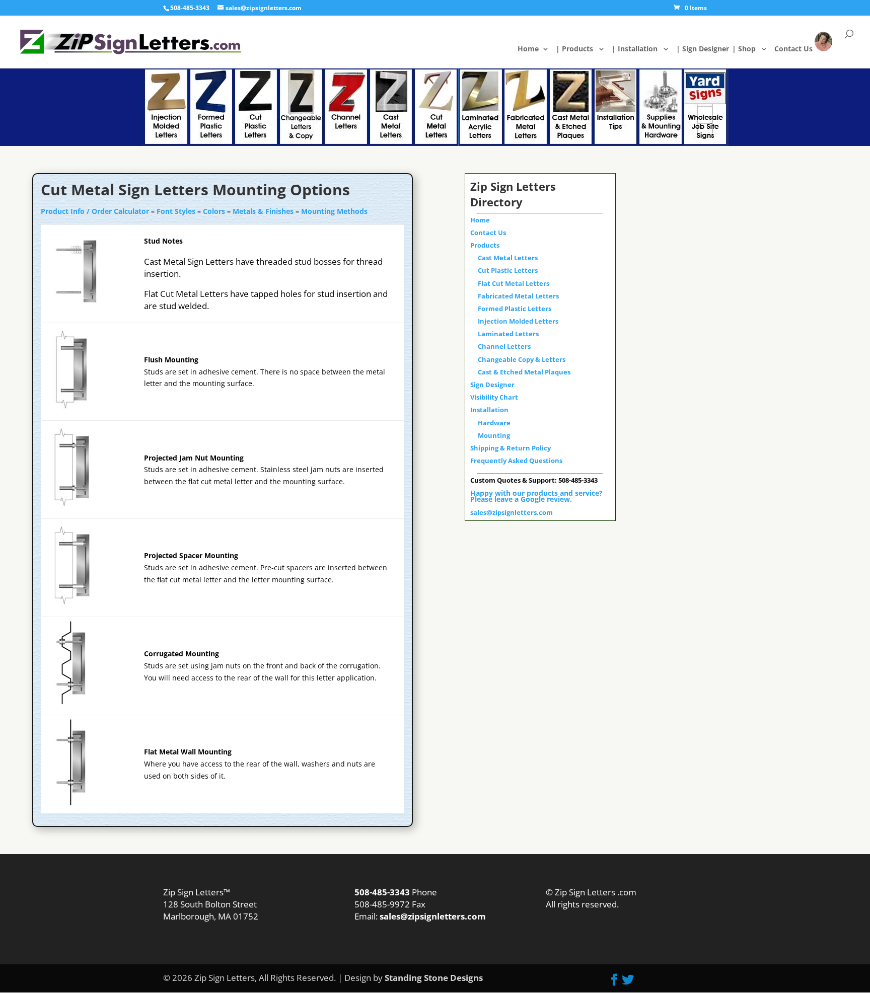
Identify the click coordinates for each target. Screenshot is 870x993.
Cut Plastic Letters (508, 270)
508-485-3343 (189, 8)
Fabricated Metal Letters (518, 295)
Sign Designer (492, 384)
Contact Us (800, 48)
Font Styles (176, 211)
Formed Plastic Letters (514, 308)
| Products (580, 49)
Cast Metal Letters (508, 257)
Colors (214, 211)
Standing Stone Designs (434, 977)
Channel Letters (504, 346)
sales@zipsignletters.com (511, 512)
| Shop (750, 49)
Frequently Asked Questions (516, 460)
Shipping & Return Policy (510, 447)
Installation (489, 409)
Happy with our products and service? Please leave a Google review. (536, 496)
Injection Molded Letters (518, 321)
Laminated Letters (508, 333)
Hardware (494, 422)
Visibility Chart (494, 397)
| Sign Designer (708, 49)
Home (536, 49)
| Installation (640, 49)
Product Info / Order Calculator (95, 211)
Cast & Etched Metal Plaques (524, 371)
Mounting (494, 435)
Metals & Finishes (263, 211)
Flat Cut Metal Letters (513, 283)
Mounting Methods (334, 211)
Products (484, 245)
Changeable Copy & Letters (521, 359)
